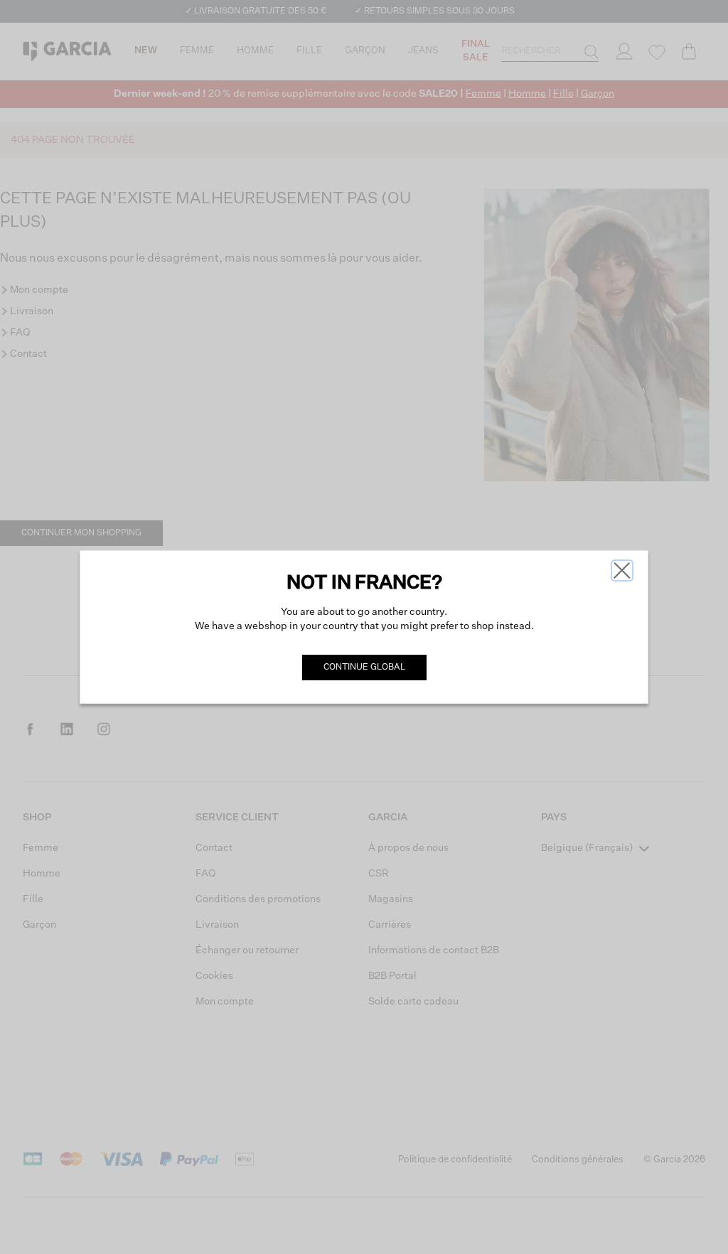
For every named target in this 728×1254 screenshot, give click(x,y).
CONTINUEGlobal (364, 667)
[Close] (622, 570)
